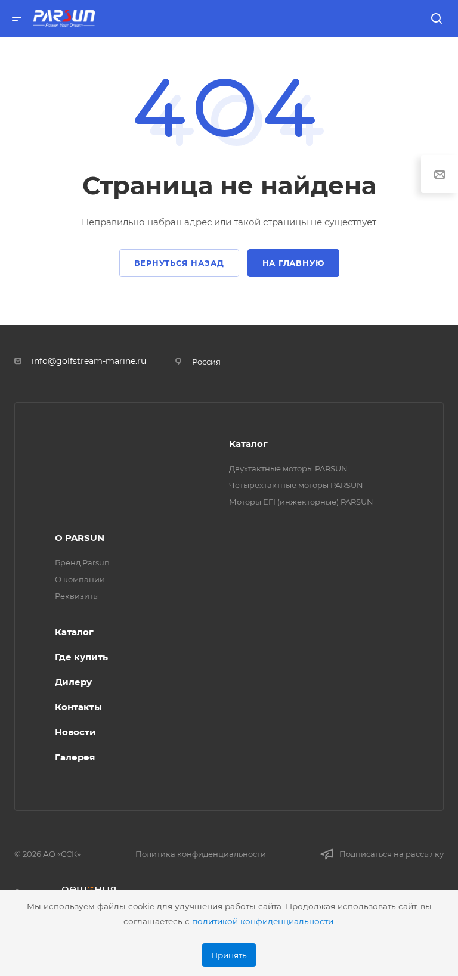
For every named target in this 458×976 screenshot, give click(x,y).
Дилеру (73, 682)
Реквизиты (77, 596)
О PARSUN (79, 537)
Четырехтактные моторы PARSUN (296, 485)
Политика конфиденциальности (200, 854)
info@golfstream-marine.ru (89, 361)
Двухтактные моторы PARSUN (288, 468)
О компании (80, 579)
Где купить (81, 657)
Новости (75, 732)
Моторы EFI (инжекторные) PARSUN (301, 501)
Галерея (75, 757)
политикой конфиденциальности (262, 921)
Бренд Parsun (82, 562)
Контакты (78, 707)
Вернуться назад (179, 263)
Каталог (248, 443)
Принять (229, 955)
